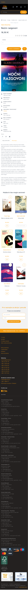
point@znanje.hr (6, 534)
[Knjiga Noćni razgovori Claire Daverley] (2, 136)
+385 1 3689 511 (5, 381)
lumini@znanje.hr (6, 450)
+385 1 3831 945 (5, 532)
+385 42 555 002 (5, 449)
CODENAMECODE (23, 587)
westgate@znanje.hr (7, 487)
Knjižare (3, 2)
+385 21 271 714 (5, 440)
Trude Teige (7, 216)
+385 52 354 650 (5, 371)
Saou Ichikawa (7, 283)
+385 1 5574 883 (5, 477)
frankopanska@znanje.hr (8, 478)
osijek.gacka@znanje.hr (7, 497)
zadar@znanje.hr (6, 460)
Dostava (3, 351)
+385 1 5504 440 (5, 363)
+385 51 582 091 (5, 365)
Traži (23, 12)
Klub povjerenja (5, 347)
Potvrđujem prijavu (13, 321)
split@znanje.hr (6, 441)
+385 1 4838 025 (5, 514)
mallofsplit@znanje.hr (7, 524)
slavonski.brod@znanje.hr (8, 432)
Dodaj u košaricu (13, 48)
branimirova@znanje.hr (7, 543)
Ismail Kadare (21, 283)
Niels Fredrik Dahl (21, 216)
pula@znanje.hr (6, 413)
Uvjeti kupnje (4, 349)
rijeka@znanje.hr (6, 423)
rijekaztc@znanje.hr (7, 469)
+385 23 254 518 (5, 367)
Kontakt (3, 339)
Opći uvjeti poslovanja (6, 343)
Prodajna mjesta (5, 341)
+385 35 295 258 (5, 369)
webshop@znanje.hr (6, 359)
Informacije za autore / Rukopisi (8, 383)
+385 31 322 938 (5, 495)
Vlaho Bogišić (21, 249)
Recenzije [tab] (14, 140)
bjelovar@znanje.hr (7, 506)
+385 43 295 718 (5, 361)
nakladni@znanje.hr (5, 379)
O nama (3, 337)
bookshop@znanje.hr (7, 404)
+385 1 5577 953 (5, 373)
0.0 (25, 35)
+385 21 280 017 (5, 523)
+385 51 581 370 (5, 467)
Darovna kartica (5, 353)
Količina (4, 39)
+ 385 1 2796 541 (5, 541)
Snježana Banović (7, 249)
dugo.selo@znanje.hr (7, 515)
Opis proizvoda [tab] (5, 140)
